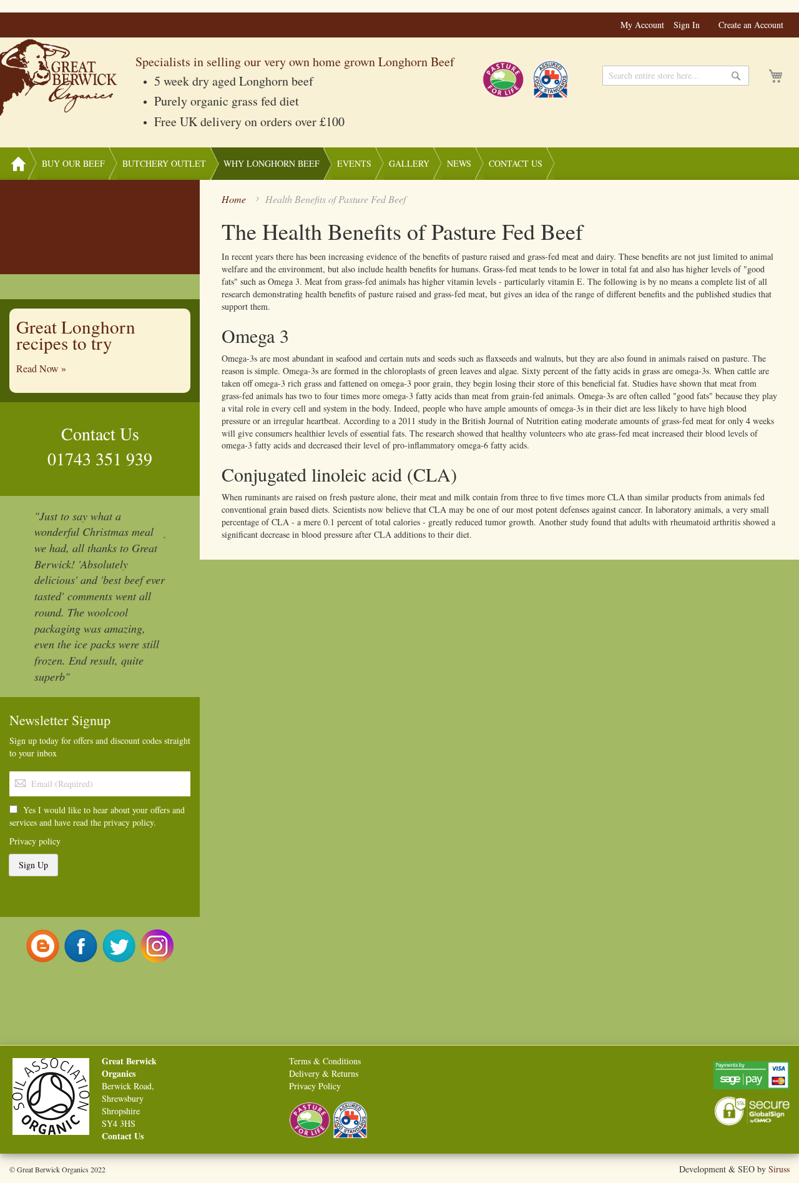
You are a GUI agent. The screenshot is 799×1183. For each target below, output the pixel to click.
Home (18, 163)
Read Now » (41, 368)
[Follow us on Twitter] (118, 945)
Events (354, 163)
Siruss (779, 1169)
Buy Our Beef (73, 163)
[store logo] (60, 78)
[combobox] (675, 76)
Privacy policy (35, 841)
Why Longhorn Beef (271, 163)
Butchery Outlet (164, 163)
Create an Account (750, 25)
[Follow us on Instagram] (157, 945)
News (459, 163)
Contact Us (515, 163)
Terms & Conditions (325, 1061)
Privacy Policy (315, 1086)
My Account (642, 25)
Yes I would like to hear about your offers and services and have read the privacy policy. (97, 816)
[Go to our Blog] (42, 945)
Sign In (687, 25)
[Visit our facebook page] (80, 945)
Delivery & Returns (323, 1073)
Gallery (409, 163)
